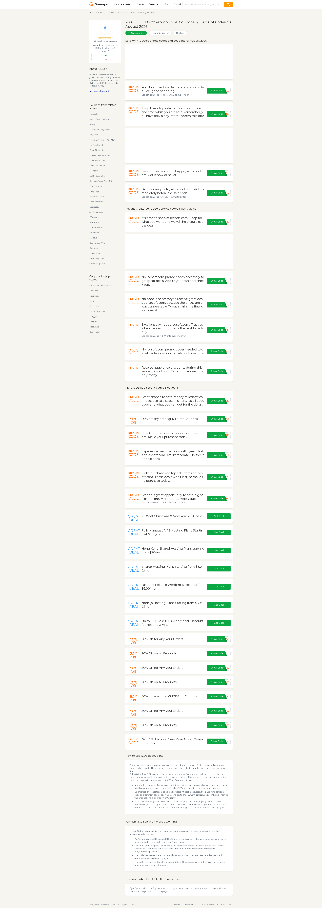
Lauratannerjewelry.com (100, 155)
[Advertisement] (179, 61)
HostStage (94, 327)
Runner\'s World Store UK (100, 181)
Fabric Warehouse (97, 160)
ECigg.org (93, 217)
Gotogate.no (95, 207)
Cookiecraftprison (97, 263)
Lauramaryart (95, 253)
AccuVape (93, 291)
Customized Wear (97, 243)
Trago (91, 301)
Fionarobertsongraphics (99, 129)
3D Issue (93, 238)
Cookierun (93, 248)
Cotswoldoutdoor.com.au (100, 285)
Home (92, 12)
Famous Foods (96, 227)
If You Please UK (96, 150)
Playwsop (93, 135)
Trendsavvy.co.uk (96, 258)
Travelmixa (94, 296)
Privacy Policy (208, 905)
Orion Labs (94, 306)
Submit (178, 4)
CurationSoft (94, 332)
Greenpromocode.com (112, 4)
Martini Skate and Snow (99, 119)
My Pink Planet (96, 145)
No (105, 59)
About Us (177, 905)
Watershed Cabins (97, 196)
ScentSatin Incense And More (102, 140)
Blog (166, 4)
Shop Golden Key (97, 166)
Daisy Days (94, 191)
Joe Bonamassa (96, 212)
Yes (105, 55)
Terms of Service (192, 905)
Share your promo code (150, 891)
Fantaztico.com (96, 186)
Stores (140, 4)
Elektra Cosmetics (97, 176)
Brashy (92, 124)
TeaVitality (93, 171)
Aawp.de (93, 322)
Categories (154, 4)
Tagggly (93, 316)
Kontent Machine (97, 311)
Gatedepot (94, 233)
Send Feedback (224, 905)
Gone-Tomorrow (96, 202)
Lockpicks (93, 114)
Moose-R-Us (94, 222)
